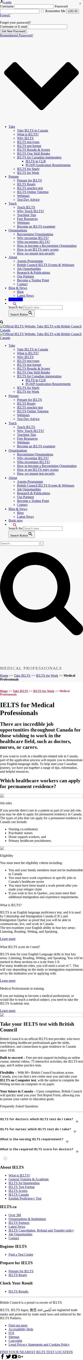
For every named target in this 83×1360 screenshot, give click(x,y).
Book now (16, 299)
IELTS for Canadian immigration (39, 157)
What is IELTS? (28, 134)
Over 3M (15, 1215)
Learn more (8, 939)
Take (12, 126)
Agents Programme (30, 261)
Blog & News (18, 288)
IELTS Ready (26, 184)
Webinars (23, 196)
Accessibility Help (21, 1329)
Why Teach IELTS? (30, 211)
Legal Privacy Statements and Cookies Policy (39, 1345)
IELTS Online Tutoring (33, 192)
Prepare (14, 176)
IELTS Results (18, 1291)
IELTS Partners (19, 1223)
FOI (11, 1333)
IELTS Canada (19, 1195)
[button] (13, 303)
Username (7, 6)
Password (61, 6)
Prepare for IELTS (29, 180)
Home (4, 675)
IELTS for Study (28, 169)
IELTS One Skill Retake (33, 153)
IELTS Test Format (21, 1187)
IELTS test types (28, 142)
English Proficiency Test (25, 1198)
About (13, 257)
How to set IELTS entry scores (38, 249)
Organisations (18, 230)
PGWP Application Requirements (48, 165)
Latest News (25, 295)
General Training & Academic (29, 1179)
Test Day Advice (28, 199)
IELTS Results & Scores (33, 149)
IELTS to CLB (36, 161)
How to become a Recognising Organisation (47, 245)
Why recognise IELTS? (33, 238)
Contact (22, 284)
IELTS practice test (30, 188)
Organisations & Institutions (27, 1219)
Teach (13, 203)
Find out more (18, 1325)
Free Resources (27, 219)
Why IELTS (25, 138)
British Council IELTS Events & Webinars (45, 265)
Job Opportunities (29, 269)
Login (7, 2)
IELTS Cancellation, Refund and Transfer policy (41, 1230)
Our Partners (25, 276)
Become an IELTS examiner (36, 226)
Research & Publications (33, 272)
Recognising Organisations (35, 234)
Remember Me (55, 11)
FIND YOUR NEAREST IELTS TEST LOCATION (36, 1352)
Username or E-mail (13, 26)
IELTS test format (29, 146)
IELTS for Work (28, 173)
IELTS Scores (18, 1191)
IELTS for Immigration (24, 1183)
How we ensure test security (36, 253)
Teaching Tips (26, 215)
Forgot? (5, 15)
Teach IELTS (26, 207)
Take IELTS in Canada (32, 130)
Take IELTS (22, 675)
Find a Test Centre (21, 1255)
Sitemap (14, 1337)
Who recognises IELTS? (33, 242)
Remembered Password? (16, 35)
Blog (20, 292)
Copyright (15, 1341)
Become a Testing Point (33, 280)
